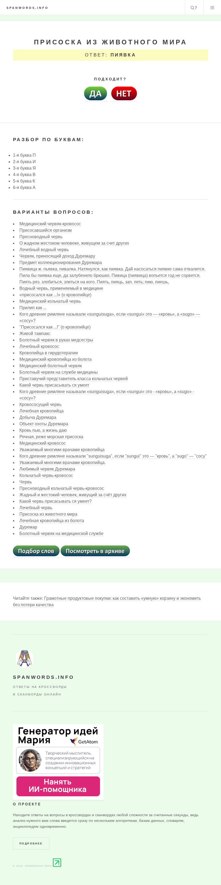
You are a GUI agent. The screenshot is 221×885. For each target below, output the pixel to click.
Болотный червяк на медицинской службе (61, 533)
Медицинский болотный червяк (50, 365)
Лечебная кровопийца (41, 411)
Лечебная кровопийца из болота (51, 520)
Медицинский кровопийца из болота (55, 359)
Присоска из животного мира (48, 514)
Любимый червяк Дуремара (47, 469)
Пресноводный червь (41, 236)
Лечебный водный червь (44, 249)
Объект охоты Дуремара (43, 424)
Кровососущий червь (40, 404)
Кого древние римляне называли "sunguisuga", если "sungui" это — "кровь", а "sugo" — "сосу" (113, 456)
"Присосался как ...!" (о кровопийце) (55, 327)
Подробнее (31, 843)
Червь (25, 482)
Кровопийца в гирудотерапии (48, 353)
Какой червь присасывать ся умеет (54, 385)
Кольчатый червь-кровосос (46, 475)
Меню (212, 7)
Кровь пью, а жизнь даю (43, 430)
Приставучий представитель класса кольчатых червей (73, 378)
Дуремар (28, 527)
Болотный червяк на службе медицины (58, 372)
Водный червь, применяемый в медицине (61, 288)
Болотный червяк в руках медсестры (56, 340)
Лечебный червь (35, 507)
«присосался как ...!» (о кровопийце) (55, 294)
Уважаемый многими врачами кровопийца (62, 449)
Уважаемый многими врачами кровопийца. (62, 462)
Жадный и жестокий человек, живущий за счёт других (72, 495)
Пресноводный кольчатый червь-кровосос (61, 488)
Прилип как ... (32, 307)
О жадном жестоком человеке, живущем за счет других (74, 243)
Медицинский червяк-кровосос (50, 224)
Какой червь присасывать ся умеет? (55, 501)
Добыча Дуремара (37, 417)
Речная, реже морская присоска (51, 436)
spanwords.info (27, 7)
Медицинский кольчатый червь (50, 301)
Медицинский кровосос (42, 443)
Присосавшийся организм (45, 230)
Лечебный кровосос (39, 346)
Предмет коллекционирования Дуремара (60, 262)
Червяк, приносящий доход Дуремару (57, 256)
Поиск (193, 7)
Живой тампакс (34, 333)
